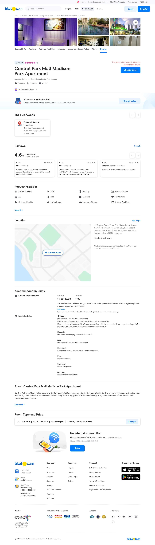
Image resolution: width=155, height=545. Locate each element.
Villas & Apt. (73, 477)
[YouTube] (130, 516)
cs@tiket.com (26, 480)
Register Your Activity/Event (100, 490)
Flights (70, 468)
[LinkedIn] (124, 516)
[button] (53, 252)
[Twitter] (118, 516)
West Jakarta (33, 16)
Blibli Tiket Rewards (117, 2)
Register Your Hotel (96, 485)
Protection (50, 494)
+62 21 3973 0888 (28, 496)
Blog (48, 468)
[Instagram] (136, 516)
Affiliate (49, 485)
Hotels (70, 472)
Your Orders (132, 2)
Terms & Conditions (97, 481)
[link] (130, 9)
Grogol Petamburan (46, 16)
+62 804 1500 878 (28, 490)
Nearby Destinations (103, 238)
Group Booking (95, 472)
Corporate (50, 481)
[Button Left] (132, 155)
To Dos (70, 481)
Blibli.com (50, 498)
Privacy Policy (94, 477)
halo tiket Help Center (97, 468)
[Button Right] (138, 155)
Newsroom (51, 472)
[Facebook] (113, 516)
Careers (50, 477)
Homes (17, 16)
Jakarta (24, 16)
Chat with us (26, 473)
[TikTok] (113, 522)
